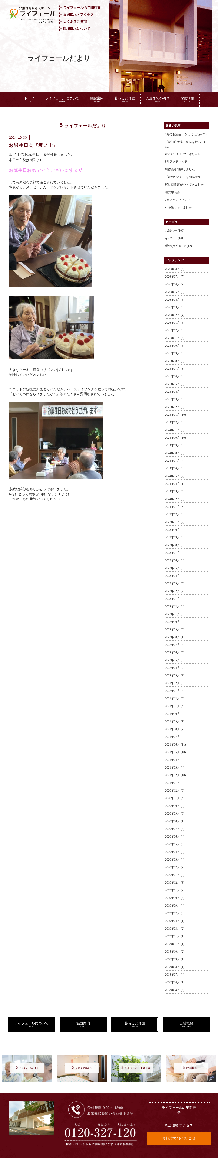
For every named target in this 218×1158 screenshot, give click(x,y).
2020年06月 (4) (174, 836)
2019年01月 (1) (174, 936)
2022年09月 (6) (174, 629)
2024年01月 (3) (174, 506)
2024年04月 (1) (174, 483)
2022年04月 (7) (174, 667)
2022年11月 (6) (174, 614)
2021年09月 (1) (174, 721)
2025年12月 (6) (174, 330)
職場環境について (76, 28)
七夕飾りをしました (178, 207)
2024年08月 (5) (174, 453)
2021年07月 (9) (174, 736)
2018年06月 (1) (174, 982)
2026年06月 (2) (174, 284)
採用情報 (187, 99)
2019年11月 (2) (174, 890)
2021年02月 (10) (175, 775)
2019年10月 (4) (174, 898)
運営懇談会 (172, 192)
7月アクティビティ (177, 200)
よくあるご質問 (75, 21)
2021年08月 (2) (174, 729)
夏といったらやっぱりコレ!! (184, 154)
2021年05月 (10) (175, 752)
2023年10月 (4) (174, 529)
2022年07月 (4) (174, 644)
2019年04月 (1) (174, 921)
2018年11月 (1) (174, 944)
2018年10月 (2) (174, 951)
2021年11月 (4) (174, 706)
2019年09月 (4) (174, 905)
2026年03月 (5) (174, 307)
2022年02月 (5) (174, 683)
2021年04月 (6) (174, 759)
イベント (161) (174, 238)
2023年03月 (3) (174, 583)
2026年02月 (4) (174, 315)
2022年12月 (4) (174, 606)
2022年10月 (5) (174, 621)
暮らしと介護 (125, 99)
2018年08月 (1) (174, 967)
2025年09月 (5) (174, 353)
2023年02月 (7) (174, 591)
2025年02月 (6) (174, 407)
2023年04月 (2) (174, 575)
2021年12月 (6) (174, 698)
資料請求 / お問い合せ (178, 1138)
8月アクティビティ (177, 161)
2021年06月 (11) (175, 744)
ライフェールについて (62, 99)
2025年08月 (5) (174, 361)
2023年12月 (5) (174, 514)
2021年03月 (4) (174, 767)
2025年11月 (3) (174, 338)
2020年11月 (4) (174, 798)
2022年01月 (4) (174, 690)
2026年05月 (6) (174, 292)
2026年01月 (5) (174, 322)
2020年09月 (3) (174, 813)
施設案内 (97, 99)
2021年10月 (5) (174, 713)
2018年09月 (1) (174, 959)
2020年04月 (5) (174, 852)
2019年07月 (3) (174, 913)
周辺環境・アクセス (78, 14)
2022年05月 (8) (174, 660)
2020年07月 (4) (174, 829)
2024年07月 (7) (174, 460)
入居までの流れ (158, 99)
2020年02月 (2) (174, 867)
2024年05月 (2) (174, 476)
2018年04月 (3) (174, 990)
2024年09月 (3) (174, 445)
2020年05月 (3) (174, 844)
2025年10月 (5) (174, 345)
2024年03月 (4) (174, 491)
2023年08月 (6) (174, 545)
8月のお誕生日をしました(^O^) (186, 134)
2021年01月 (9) (174, 782)
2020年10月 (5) (174, 806)
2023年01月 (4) (174, 598)
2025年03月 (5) (174, 399)
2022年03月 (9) (174, 675)
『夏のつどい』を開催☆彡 (183, 177)
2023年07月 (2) (174, 552)
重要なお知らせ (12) (178, 246)
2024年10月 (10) (175, 437)
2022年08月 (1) (174, 637)
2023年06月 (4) (174, 560)
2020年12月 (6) (174, 790)
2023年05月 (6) (174, 568)
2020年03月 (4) (174, 859)
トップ (29, 99)
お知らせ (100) (174, 230)
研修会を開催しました (180, 169)
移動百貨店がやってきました (184, 184)
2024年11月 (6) (174, 430)
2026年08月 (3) (174, 269)
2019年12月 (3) (174, 882)
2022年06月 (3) (174, 652)
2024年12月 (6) (174, 422)
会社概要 (186, 1024)
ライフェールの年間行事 (82, 7)
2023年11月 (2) (174, 522)
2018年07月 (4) (174, 974)
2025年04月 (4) (174, 391)
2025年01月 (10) (175, 414)
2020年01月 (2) (174, 875)
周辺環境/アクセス (179, 1125)
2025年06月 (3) (174, 376)
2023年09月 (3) (174, 537)
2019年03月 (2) (174, 928)
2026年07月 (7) (174, 276)
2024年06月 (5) (174, 468)
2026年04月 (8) (174, 299)
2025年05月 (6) (174, 384)
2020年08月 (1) (174, 821)
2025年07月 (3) (174, 368)
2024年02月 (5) (174, 499)
